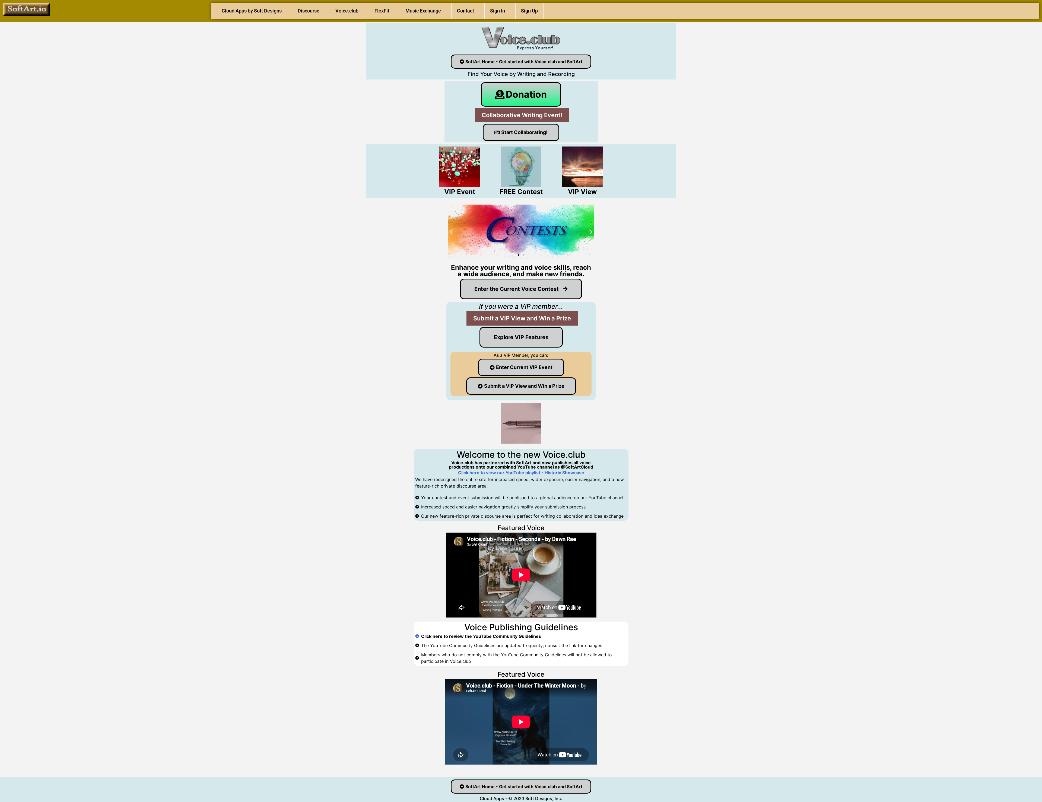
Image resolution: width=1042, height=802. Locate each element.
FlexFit (381, 11)
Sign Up (529, 11)
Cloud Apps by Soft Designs (252, 11)
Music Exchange (423, 11)
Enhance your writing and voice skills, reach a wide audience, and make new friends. (521, 270)
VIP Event (459, 192)
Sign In (497, 11)
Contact (465, 11)
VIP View (582, 192)
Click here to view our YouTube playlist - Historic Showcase (521, 472)
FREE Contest (521, 192)
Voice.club (346, 11)
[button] (451, 231)
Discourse (308, 11)
